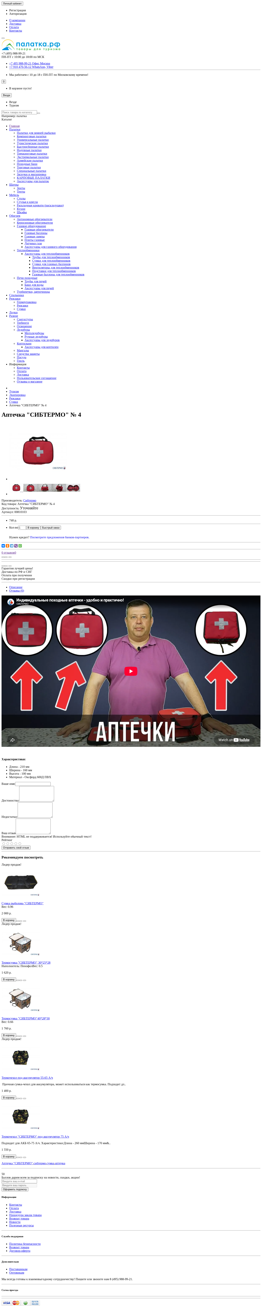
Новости (15, 1222)
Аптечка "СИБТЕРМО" (17, 1163)
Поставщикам (18, 1269)
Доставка (15, 23)
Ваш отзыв (9, 833)
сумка (50, 1163)
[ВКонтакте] (3, 546)
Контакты (15, 30)
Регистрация (17, 10)
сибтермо (40, 1163)
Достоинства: (10, 800)
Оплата (14, 27)
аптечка (60, 1163)
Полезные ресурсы (21, 1225)
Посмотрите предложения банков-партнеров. (59, 537)
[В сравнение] (10, 557)
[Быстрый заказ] (17, 921)
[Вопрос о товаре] (3, 557)
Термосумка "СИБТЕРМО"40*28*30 (26, 1018)
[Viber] (16, 546)
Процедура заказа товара (25, 1215)
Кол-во (13, 527)
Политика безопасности (25, 1243)
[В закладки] (6, 557)
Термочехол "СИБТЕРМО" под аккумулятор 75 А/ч (35, 1136)
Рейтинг (7, 840)
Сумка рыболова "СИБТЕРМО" (23, 903)
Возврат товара (19, 1218)
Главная (14, 126)
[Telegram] (11, 546)
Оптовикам (16, 1272)
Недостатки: (10, 816)
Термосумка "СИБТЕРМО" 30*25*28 (26, 962)
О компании (17, 20)
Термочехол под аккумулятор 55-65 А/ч (27, 1077)
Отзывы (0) (16, 590)
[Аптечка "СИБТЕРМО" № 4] (38, 479)
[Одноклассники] (7, 546)
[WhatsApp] (20, 546)
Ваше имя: (8, 783)
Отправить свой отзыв (16, 847)
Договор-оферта (19, 1250)
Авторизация (17, 13)
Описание (15, 587)
